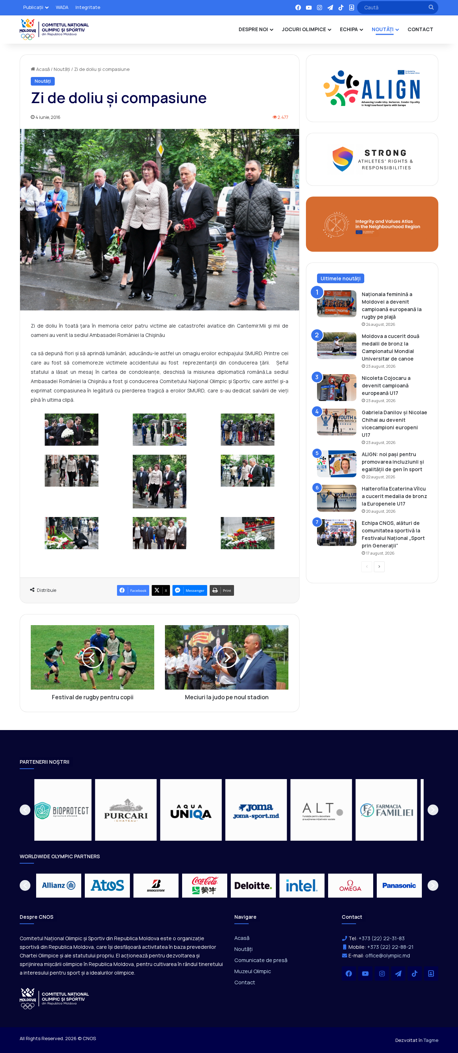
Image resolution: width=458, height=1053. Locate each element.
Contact (244, 982)
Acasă (42, 69)
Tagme (431, 1040)
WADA (62, 7)
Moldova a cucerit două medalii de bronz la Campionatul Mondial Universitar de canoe (390, 347)
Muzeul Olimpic (252, 971)
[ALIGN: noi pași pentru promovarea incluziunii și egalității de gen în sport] (336, 463)
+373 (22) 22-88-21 (390, 946)
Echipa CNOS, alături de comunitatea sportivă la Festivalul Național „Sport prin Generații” (393, 534)
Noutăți (62, 69)
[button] (25, 810)
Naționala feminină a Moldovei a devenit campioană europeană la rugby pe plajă (392, 305)
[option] (67, 810)
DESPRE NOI (253, 29)
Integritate (87, 7)
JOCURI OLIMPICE (304, 29)
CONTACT (420, 29)
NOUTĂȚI (383, 29)
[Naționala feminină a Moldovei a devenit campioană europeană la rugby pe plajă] (336, 303)
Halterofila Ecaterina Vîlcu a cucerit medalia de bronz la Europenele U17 (394, 496)
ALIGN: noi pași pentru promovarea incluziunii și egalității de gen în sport (393, 462)
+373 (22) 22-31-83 (382, 938)
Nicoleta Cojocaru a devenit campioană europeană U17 (386, 385)
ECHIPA (349, 29)
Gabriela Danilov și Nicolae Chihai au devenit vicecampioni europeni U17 (394, 423)
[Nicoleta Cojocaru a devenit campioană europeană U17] (336, 387)
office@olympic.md (387, 955)
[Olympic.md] (54, 29)
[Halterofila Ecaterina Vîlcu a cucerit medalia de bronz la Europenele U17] (336, 498)
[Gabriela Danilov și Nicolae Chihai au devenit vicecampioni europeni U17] (336, 422)
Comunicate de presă (260, 959)
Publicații (33, 7)
